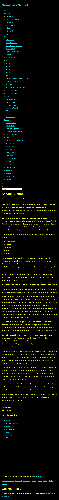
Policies (6, 432)
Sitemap (34, 481)
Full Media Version (8, 481)
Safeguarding (8, 435)
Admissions (7, 420)
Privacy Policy (42, 481)
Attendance (7, 426)
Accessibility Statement (22, 481)
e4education (37, 476)
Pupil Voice (7, 438)
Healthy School (9, 429)
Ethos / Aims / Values (11, 423)
